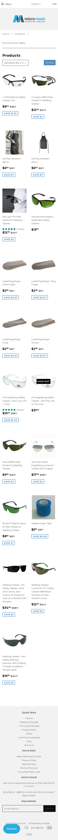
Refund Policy (29, 764)
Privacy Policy (29, 729)
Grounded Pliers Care (29, 772)
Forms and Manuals (29, 726)
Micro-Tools (20, 823)
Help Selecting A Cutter (29, 756)
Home (5, 34)
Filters (49, 62)
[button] (9, 229)
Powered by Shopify (39, 823)
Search (29, 718)
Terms (29, 733)
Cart (54, 4)
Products (20, 34)
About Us (29, 745)
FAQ (29, 741)
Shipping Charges (29, 722)
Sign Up (49, 808)
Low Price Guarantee (29, 737)
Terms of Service (29, 768)
